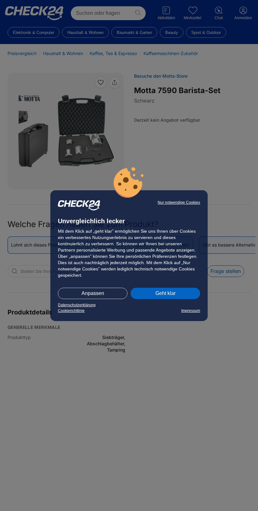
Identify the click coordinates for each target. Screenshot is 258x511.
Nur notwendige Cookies (179, 202)
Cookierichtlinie (71, 310)
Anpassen (92, 293)
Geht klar (165, 293)
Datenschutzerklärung (77, 305)
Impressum (190, 310)
